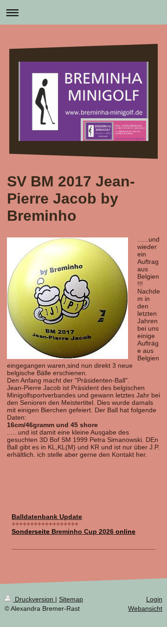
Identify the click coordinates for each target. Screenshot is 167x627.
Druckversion (34, 599)
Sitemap (71, 599)
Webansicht (145, 608)
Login (154, 599)
